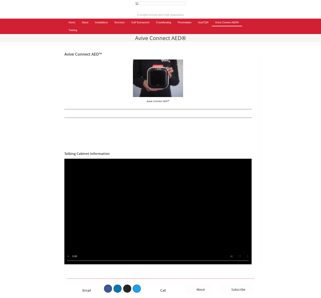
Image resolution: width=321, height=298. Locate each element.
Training (73, 30)
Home (72, 22)
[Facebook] (108, 289)
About (85, 22)
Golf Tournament (140, 22)
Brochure (120, 22)
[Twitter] (137, 289)
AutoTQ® (203, 22)
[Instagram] (127, 289)
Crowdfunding (163, 22)
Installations (101, 22)
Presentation (184, 22)
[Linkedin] (118, 289)
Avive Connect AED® (227, 22)
